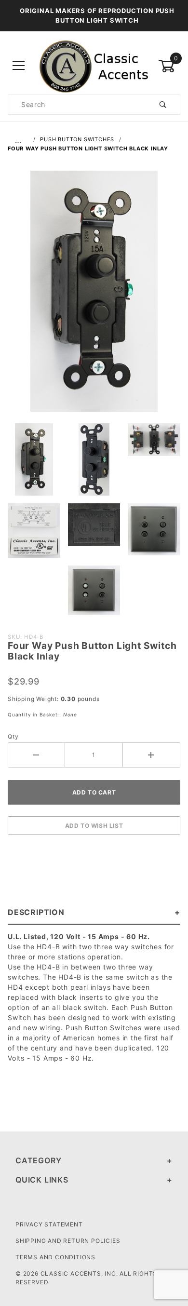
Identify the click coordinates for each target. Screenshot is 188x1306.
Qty (13, 736)
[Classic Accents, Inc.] (94, 65)
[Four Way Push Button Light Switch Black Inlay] (94, 296)
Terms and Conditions (55, 1257)
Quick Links (41, 1180)
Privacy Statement (49, 1224)
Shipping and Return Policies (67, 1240)
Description (36, 912)
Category (38, 1160)
